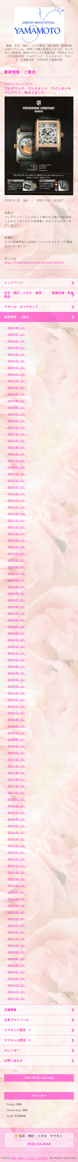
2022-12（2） (17, 474)
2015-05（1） (17, 905)
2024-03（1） (17, 407)
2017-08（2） (17, 772)
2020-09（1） (17, 586)
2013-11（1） (17, 992)
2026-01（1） (17, 341)
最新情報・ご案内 (16, 317)
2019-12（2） (17, 646)
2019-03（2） (17, 693)
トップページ (13, 282)
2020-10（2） (17, 580)
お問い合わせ (13, 1060)
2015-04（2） (17, 912)
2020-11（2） (17, 573)
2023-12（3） (17, 427)
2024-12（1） (17, 367)
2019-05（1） (17, 686)
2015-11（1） (17, 865)
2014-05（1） (17, 958)
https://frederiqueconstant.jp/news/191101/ (34, 262)
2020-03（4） (17, 626)
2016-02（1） (17, 845)
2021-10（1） (17, 533)
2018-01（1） (17, 752)
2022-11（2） (17, 480)
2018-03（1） (17, 739)
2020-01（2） (17, 640)
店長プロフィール (16, 1019)
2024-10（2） (17, 381)
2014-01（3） (17, 978)
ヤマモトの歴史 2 (17, 1040)
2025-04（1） (17, 354)
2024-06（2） (17, 387)
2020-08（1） (17, 593)
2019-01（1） (17, 699)
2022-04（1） (17, 500)
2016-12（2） (17, 806)
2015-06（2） (17, 899)
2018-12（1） (17, 706)
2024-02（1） (17, 414)
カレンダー (12, 1050)
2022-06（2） (17, 493)
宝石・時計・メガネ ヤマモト (29, 1158)
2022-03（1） (17, 507)
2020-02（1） (17, 633)
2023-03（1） (17, 454)
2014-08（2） (17, 952)
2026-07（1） (17, 334)
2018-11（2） (17, 713)
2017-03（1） (17, 792)
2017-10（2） (17, 766)
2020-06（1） (17, 606)
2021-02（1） (17, 560)
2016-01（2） (17, 852)
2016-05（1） (17, 832)
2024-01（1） (17, 420)
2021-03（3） (17, 553)
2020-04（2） (17, 620)
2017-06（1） (17, 779)
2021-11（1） (17, 527)
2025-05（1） (17, 347)
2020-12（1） (17, 567)
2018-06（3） (17, 726)
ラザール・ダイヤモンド (21, 306)
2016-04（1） (17, 839)
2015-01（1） (17, 932)
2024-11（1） (17, 374)
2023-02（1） (17, 460)
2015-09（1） (17, 879)
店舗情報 (10, 1009)
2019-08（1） (17, 673)
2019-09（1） (17, 666)
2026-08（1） (17, 327)
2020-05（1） (17, 613)
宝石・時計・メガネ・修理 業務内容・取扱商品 (39, 294)
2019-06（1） (17, 679)
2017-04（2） (17, 786)
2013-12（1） (17, 985)
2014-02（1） (17, 972)
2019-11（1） (17, 653)
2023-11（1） (17, 434)
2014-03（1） (17, 965)
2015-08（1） (17, 885)
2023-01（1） (17, 467)
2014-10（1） (17, 945)
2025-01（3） (17, 361)
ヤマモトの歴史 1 (17, 1030)
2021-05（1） (17, 540)
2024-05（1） (17, 394)
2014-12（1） (17, 938)
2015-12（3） (17, 859)
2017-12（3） (17, 759)
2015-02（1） (17, 925)
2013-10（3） (17, 998)
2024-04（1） (17, 401)
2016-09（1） (17, 819)
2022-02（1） (17, 513)
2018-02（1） (17, 746)
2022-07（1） (17, 487)
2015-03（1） (17, 919)
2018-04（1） (17, 733)
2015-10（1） (17, 872)
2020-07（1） (17, 600)
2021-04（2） (17, 547)
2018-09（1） (17, 719)
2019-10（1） (17, 660)
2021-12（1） (17, 520)
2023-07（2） (17, 440)
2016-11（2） (17, 812)
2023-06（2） (17, 447)
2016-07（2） (17, 826)
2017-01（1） (17, 799)
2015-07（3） (17, 892)
